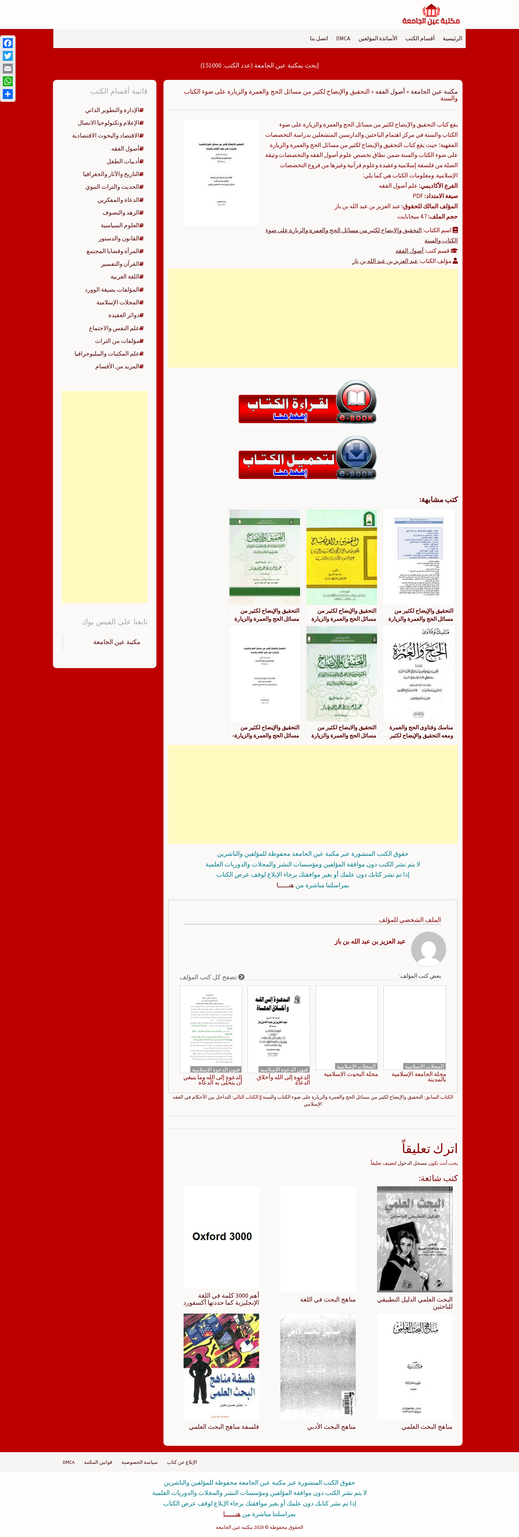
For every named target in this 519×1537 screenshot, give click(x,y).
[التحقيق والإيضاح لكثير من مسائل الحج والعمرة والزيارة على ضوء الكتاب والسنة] (221, 172)
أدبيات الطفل (123, 161)
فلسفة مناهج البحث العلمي (224, 1426)
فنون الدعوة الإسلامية (284, 1069)
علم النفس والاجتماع (114, 328)
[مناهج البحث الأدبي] (318, 1366)
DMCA (343, 38)
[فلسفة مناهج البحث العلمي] (221, 1366)
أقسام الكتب (420, 38)
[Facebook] (7, 43)
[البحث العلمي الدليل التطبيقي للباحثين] (415, 1239)
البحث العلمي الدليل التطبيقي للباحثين (415, 1302)
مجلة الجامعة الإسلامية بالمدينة (419, 1076)
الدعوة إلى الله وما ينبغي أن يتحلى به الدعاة (212, 1080)
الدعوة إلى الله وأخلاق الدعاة (283, 1080)
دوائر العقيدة (123, 315)
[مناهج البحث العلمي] (415, 1366)
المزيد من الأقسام (117, 366)
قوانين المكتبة (98, 1462)
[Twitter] (7, 55)
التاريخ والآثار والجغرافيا (111, 174)
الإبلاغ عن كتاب (182, 1462)
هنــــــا (285, 885)
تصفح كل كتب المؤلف (209, 977)
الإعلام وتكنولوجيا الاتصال (108, 123)
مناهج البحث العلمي (427, 1426)
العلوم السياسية (120, 225)
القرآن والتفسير (120, 264)
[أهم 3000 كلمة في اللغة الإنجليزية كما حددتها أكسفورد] (221, 1237)
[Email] (7, 68)
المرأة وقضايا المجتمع (112, 251)
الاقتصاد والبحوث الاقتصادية (105, 135)
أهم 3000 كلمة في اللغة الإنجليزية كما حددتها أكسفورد (221, 1299)
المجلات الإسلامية (424, 1066)
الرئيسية (452, 38)
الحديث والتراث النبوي (112, 187)
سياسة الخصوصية (139, 1462)
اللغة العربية (125, 276)
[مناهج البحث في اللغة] (318, 1239)
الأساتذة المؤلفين (377, 38)
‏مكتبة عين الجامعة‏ (117, 642)
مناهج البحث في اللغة (328, 1299)
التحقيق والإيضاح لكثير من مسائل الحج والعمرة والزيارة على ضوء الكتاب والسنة (343, 1097)
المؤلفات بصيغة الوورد (112, 289)
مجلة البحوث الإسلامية (351, 1074)
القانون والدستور (119, 238)
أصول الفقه (390, 91)
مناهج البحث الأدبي (331, 1426)
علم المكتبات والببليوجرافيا (106, 353)
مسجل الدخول (412, 1163)
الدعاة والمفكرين (118, 200)
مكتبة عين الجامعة (434, 91)
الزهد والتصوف (120, 212)
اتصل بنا (319, 38)
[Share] (7, 94)
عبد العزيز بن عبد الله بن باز (385, 261)
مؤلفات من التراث (117, 341)
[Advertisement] (313, 318)
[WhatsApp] (7, 81)
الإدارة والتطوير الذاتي (112, 110)
